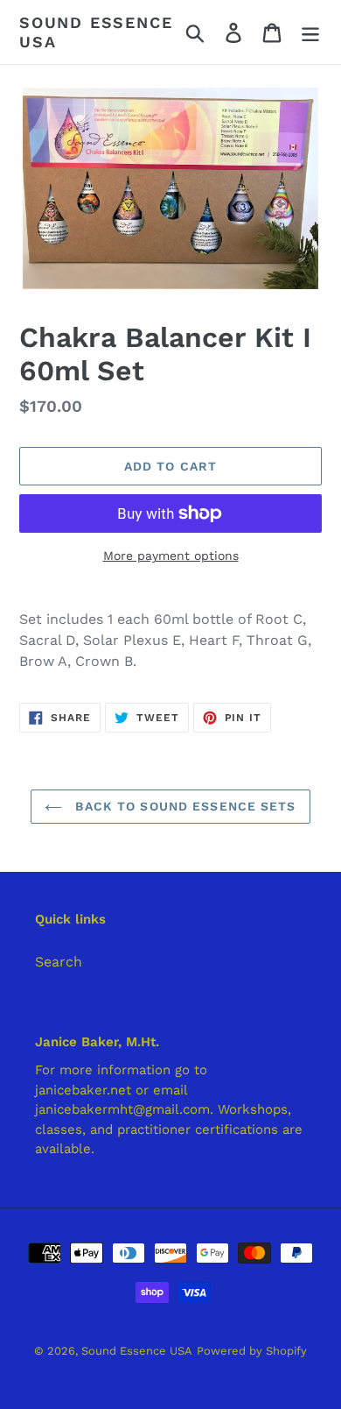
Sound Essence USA (95, 32)
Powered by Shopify (252, 1350)
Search (58, 961)
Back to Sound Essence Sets (183, 806)
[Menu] (310, 32)
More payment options (171, 556)
